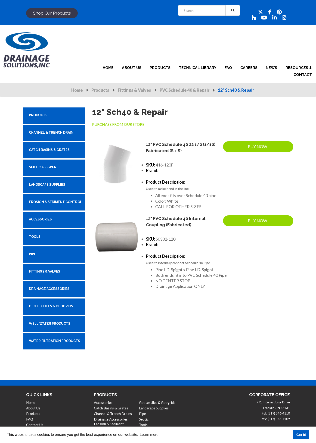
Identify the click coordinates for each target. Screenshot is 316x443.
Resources (297, 68)
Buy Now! (258, 146)
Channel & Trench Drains (113, 414)
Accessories (103, 402)
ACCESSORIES (40, 219)
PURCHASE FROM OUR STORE (118, 124)
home (108, 68)
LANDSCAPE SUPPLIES (47, 184)
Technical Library (197, 68)
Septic (144, 419)
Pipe (142, 414)
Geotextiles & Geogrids (157, 402)
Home (77, 90)
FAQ (29, 419)
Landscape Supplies (154, 408)
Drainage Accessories (111, 419)
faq (228, 68)
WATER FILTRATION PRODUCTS (54, 341)
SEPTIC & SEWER (42, 167)
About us (33, 408)
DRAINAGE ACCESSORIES (49, 289)
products (160, 68)
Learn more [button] (149, 435)
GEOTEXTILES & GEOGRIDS (51, 306)
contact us (34, 425)
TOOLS (34, 237)
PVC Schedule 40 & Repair (184, 90)
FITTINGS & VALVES (44, 271)
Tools (143, 425)
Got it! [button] (301, 435)
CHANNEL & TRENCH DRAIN (51, 132)
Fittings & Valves (134, 90)
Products (100, 90)
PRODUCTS (38, 115)
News (271, 68)
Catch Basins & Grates (111, 408)
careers (248, 68)
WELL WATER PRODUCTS (49, 323)
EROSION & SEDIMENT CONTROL (55, 202)
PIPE (32, 254)
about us (131, 68)
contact (303, 74)
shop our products (52, 13)
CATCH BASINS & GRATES (49, 150)
